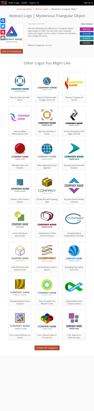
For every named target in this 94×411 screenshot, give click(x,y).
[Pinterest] (3, 32)
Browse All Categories (47, 347)
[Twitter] (3, 26)
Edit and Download (12, 51)
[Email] (3, 38)
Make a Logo (14, 2)
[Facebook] (3, 21)
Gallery (24, 2)
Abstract (49, 45)
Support (32, 2)
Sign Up (87, 2)
